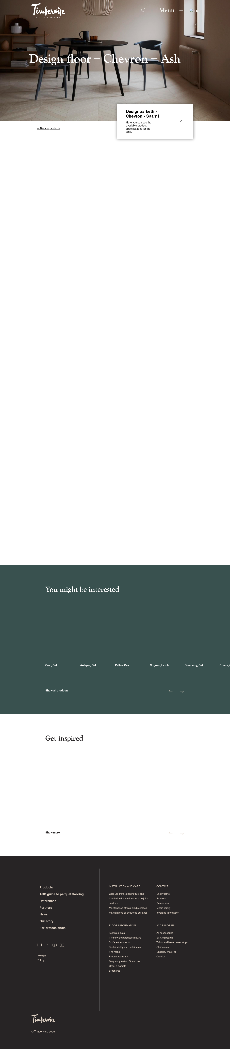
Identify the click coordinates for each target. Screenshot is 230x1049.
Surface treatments (119, 942)
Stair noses (162, 947)
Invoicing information (167, 912)
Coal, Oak (51, 665)
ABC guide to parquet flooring (62, 894)
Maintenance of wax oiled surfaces (128, 908)
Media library (163, 908)
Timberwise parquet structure (125, 937)
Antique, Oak (88, 665)
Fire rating (114, 951)
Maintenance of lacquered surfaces (128, 912)
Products (46, 887)
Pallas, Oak (122, 665)
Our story (47, 921)
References (48, 901)
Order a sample (117, 966)
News (44, 914)
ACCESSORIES (165, 925)
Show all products (56, 690)
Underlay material (166, 951)
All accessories (164, 932)
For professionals (52, 928)
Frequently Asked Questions (124, 961)
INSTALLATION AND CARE (124, 886)
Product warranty (118, 956)
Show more (52, 832)
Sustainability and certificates (125, 947)
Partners (46, 907)
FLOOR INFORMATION (122, 925)
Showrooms (163, 893)
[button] (170, 692)
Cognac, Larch (159, 665)
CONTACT (162, 886)
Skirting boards (164, 937)
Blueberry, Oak (194, 665)
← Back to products (48, 128)
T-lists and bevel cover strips (172, 942)
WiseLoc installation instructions (126, 893)
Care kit (160, 956)
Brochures (114, 970)
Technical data (117, 932)
